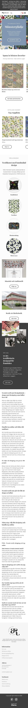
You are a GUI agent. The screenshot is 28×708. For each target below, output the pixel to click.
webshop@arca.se (7, 672)
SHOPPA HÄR (14, 40)
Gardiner (4, 681)
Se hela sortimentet (14, 98)
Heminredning (6, 683)
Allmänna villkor (6, 651)
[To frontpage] (5, 13)
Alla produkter (6, 686)
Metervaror (5, 679)
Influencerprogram (7, 658)
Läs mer (14, 318)
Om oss (4, 649)
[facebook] (12, 699)
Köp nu (7, 147)
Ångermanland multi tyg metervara (12, 140)
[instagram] (16, 699)
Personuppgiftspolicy (8, 653)
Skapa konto (5, 655)
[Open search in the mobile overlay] (11, 13)
